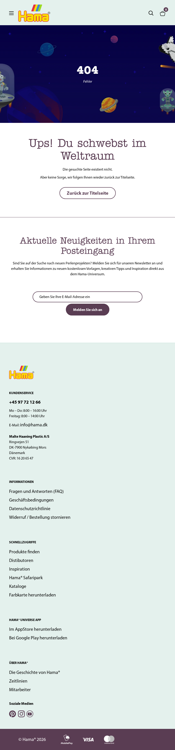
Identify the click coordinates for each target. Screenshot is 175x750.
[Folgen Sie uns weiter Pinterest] (12, 713)
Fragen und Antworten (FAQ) (36, 491)
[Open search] (151, 13)
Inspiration (19, 569)
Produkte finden (24, 551)
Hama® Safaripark (26, 577)
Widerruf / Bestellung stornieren (39, 517)
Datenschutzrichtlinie (29, 508)
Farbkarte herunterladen (32, 595)
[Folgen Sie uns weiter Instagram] (21, 713)
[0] (162, 13)
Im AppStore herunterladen (35, 629)
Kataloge (17, 586)
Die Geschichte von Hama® (34, 672)
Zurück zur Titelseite (87, 193)
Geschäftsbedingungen (31, 500)
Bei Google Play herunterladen (38, 638)
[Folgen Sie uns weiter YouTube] (29, 713)
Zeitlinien (18, 681)
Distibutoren (21, 560)
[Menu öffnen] (11, 13)
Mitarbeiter (20, 689)
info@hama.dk (33, 424)
